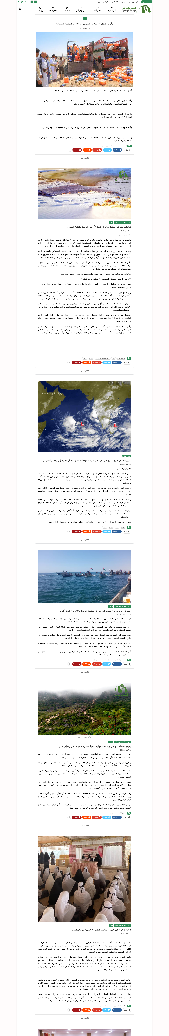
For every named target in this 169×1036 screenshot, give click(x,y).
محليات (97, 10)
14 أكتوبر (123, 659)
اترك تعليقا (83, 158)
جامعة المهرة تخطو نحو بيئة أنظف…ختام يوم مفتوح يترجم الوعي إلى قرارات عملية (113, 2)
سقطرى (91, 358)
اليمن (124, 145)
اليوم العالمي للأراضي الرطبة (103, 358)
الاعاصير (123, 527)
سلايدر (84, 358)
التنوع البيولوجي (121, 358)
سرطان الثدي (110, 1005)
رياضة (40, 10)
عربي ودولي (82, 10)
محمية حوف (98, 659)
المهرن (123, 1005)
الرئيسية (112, 10)
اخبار (84, 18)
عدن (109, 145)
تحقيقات (53, 10)
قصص (67, 10)
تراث (111, 222)
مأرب (104, 145)
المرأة (111, 925)
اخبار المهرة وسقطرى (120, 222)
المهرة (116, 659)
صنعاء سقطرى (116, 145)
